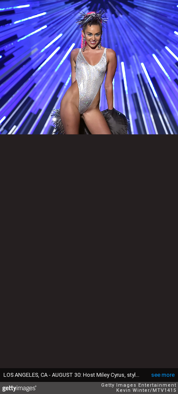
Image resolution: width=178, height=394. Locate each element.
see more (163, 375)
